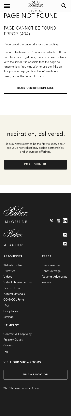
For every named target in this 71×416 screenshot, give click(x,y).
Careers (8, 345)
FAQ (6, 305)
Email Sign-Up (35, 164)
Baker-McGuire (35, 6)
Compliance (11, 311)
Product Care (12, 288)
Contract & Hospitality (18, 334)
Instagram (65, 234)
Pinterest (51, 220)
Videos (8, 276)
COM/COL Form (14, 299)
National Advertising (54, 276)
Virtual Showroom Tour (18, 282)
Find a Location (36, 374)
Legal (7, 351)
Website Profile (13, 265)
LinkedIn (65, 220)
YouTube (58, 220)
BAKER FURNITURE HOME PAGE (35, 88)
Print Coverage (51, 271)
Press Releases (51, 265)
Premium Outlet (13, 339)
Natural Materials (14, 294)
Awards (46, 282)
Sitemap (9, 317)
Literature (9, 271)
